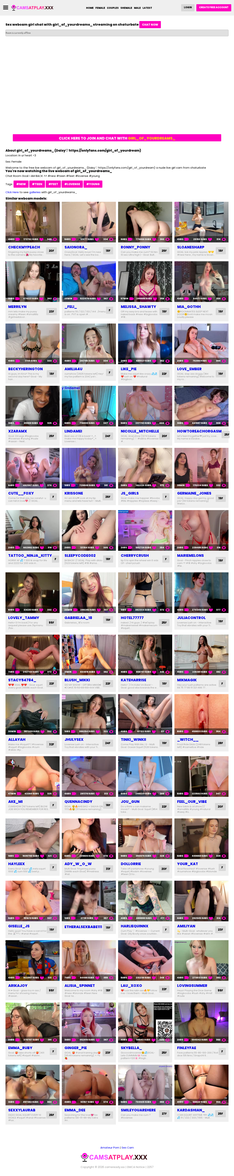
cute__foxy (21, 493)
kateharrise (133, 680)
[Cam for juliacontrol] (201, 592)
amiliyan (186, 926)
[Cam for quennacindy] (89, 776)
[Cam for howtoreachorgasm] (201, 406)
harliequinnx (134, 926)
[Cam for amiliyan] (201, 901)
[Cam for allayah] (32, 714)
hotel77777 (132, 617)
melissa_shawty (138, 306)
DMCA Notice (136, 1167)
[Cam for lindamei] (89, 406)
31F (108, 869)
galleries (35, 192)
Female (100, 8)
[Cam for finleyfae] (201, 1022)
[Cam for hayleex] (32, 838)
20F (51, 251)
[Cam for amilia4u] (89, 344)
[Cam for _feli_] (89, 281)
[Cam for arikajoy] (32, 960)
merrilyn (17, 306)
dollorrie (131, 863)
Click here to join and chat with (117, 138)
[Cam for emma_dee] (89, 1085)
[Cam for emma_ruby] (32, 1022)
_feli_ (71, 306)
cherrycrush (135, 555)
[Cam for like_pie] (145, 344)
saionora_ (76, 247)
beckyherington (25, 368)
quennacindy (78, 801)
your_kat (187, 863)
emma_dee (75, 1110)
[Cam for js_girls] (145, 468)
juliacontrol (191, 617)
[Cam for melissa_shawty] (145, 281)
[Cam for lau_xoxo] (145, 960)
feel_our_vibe (192, 801)
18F (108, 251)
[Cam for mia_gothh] (201, 281)
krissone (74, 493)
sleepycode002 (80, 555)
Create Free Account (214, 7)
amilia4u (73, 368)
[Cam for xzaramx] (32, 406)
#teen (37, 184)
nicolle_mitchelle (140, 431)
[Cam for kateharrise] (145, 655)
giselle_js (19, 926)
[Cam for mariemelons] (201, 530)
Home (90, 8)
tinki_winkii (133, 739)
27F (164, 1114)
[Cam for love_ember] (201, 344)
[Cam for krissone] (89, 468)
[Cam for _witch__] (201, 714)
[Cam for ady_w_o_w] (89, 838)
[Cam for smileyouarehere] (145, 1085)
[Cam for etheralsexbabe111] (89, 901)
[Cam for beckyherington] (32, 344)
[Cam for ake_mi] (32, 776)
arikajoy (17, 985)
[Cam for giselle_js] (32, 901)
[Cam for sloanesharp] (201, 222)
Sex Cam (128, 1147)
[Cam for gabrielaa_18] (89, 592)
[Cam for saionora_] (89, 222)
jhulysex (74, 739)
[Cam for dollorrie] (145, 838)
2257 (150, 1167)
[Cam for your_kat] (201, 838)
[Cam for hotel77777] (145, 592)
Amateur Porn (109, 1147)
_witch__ (188, 739)
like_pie (129, 368)
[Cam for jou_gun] (145, 776)
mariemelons (190, 555)
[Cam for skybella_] (145, 1022)
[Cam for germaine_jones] (201, 468)
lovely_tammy (23, 617)
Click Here (12, 192)
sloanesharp (190, 247)
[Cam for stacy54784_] (32, 655)
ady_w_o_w (78, 863)
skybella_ (131, 1047)
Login (188, 7)
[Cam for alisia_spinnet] (89, 960)
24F (107, 436)
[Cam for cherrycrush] (145, 530)
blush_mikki (77, 680)
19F (164, 311)
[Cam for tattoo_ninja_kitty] (32, 530)
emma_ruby (20, 1047)
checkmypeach (24, 247)
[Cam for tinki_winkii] (145, 714)
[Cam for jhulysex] (89, 714)
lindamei (73, 431)
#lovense (72, 184)
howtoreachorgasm (199, 431)
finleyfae (186, 1047)
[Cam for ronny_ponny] (145, 222)
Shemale (126, 8)
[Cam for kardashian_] (201, 1085)
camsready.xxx (115, 1167)
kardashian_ (191, 1110)
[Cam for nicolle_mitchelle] (145, 406)
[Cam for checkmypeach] (32, 222)
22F (164, 374)
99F (51, 623)
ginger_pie (76, 1047)
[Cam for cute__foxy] (32, 468)
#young (93, 184)
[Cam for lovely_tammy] (32, 592)
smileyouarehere (138, 1110)
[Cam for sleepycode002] (89, 530)
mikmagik (187, 680)
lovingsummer (192, 985)
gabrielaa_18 (78, 617)
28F (220, 743)
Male (137, 8)
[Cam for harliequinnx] (145, 901)
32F (51, 744)
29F (164, 251)
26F (107, 497)
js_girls (130, 493)
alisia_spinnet (80, 985)
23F (51, 311)
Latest (147, 8)
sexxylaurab (21, 1110)
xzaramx (17, 431)
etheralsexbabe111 (83, 926)
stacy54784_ (22, 680)
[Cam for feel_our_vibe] (201, 776)
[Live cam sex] (34, 8)
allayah (16, 739)
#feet (53, 184)
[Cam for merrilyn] (32, 281)
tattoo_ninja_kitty (30, 555)
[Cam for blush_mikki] (89, 655)
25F (51, 436)
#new (21, 184)
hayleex (16, 863)
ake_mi (15, 801)
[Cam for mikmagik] (201, 655)
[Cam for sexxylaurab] (32, 1085)
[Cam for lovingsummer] (201, 960)
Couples (113, 8)
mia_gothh (189, 306)
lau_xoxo (131, 985)
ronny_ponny (135, 247)
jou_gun (130, 801)
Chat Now (150, 25)
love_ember (189, 368)
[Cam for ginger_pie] (89, 1022)
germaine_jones (194, 493)
